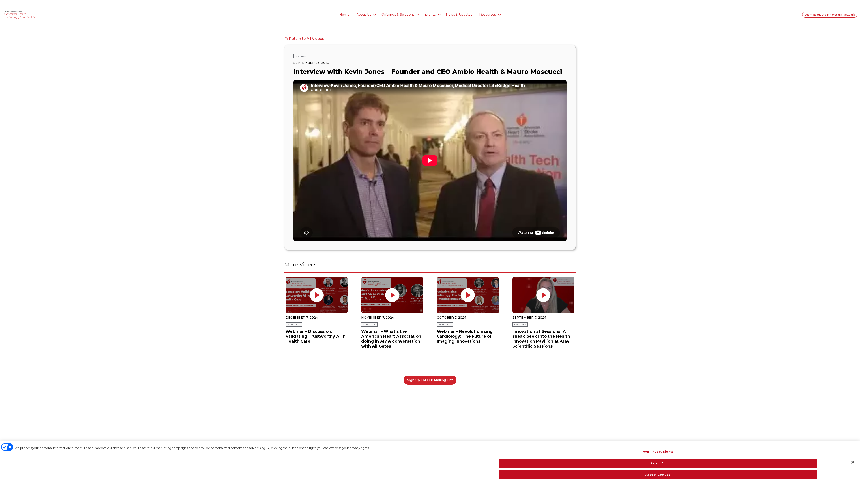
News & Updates (459, 15)
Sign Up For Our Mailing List (430, 380)
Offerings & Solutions (397, 15)
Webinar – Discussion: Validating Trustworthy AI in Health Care (316, 336)
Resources (487, 15)
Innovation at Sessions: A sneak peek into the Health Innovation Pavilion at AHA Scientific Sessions (541, 339)
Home (344, 15)
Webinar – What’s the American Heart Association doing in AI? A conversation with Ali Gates (391, 339)
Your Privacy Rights (657, 451)
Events (430, 15)
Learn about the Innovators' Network (830, 14)
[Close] (853, 462)
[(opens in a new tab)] (317, 295)
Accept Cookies (658, 474)
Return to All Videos (306, 39)
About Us (364, 15)
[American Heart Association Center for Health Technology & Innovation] (20, 15)
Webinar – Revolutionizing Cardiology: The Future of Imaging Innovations (465, 336)
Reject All (657, 463)
